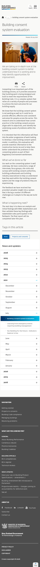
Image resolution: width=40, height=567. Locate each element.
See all (4, 492)
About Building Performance (13, 439)
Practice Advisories (9, 446)
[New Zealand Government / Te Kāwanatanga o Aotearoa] (20, 534)
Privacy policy (8, 547)
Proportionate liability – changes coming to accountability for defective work (18, 487)
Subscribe (5, 512)
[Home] (4, 17)
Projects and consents (20, 237)
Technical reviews (8, 465)
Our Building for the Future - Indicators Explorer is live (22, 332)
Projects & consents (9, 411)
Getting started (8, 408)
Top (35, 565)
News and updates (11, 246)
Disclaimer (6, 550)
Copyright (6, 553)
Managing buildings (9, 418)
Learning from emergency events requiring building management (19, 325)
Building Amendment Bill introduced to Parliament (17, 482)
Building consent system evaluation (20, 319)
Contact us (6, 515)
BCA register (6, 462)
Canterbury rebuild (9, 443)
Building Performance (9, 7)
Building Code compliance (12, 414)
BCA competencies (9, 459)
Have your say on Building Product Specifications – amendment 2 (15, 476)
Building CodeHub (9, 449)
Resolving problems (9, 421)
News (6, 237)
